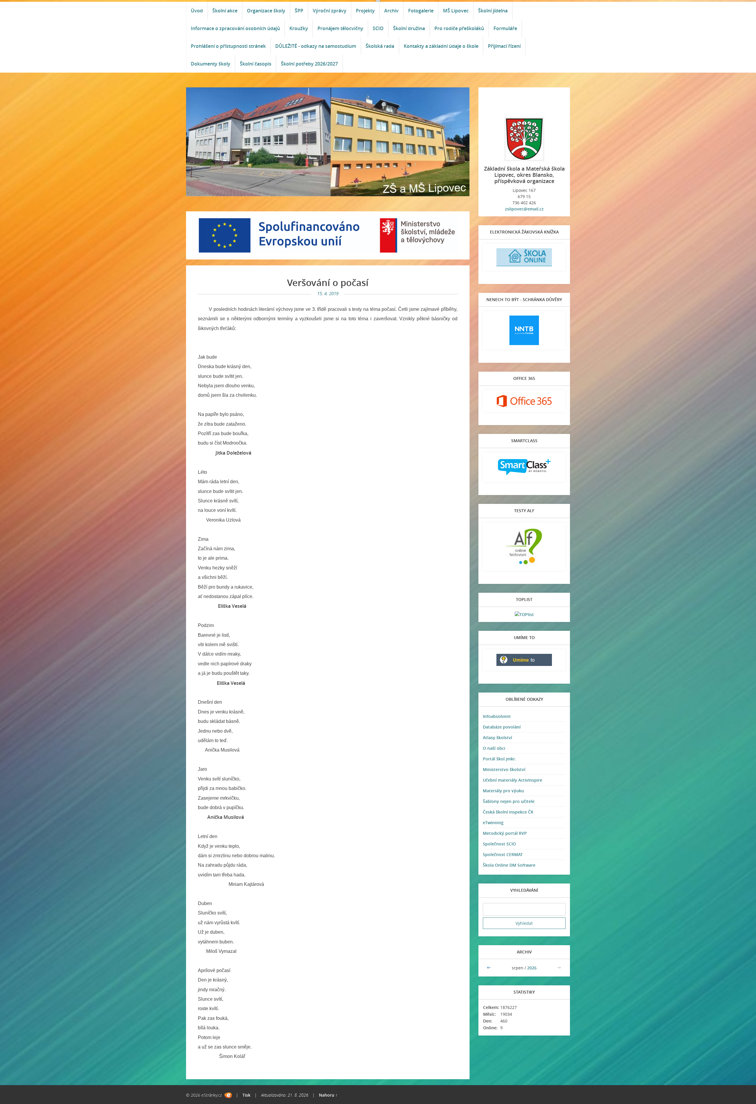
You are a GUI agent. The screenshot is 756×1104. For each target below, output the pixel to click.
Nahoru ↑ (328, 1095)
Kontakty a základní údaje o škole (441, 46)
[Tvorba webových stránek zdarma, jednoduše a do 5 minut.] (228, 1095)
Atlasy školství (497, 737)
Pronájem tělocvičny (340, 28)
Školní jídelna (493, 10)
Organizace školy (266, 10)
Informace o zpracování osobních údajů (235, 28)
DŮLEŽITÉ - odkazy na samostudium (315, 46)
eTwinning (493, 822)
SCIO (378, 28)
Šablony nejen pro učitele (509, 801)
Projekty (365, 10)
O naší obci (494, 748)
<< (489, 968)
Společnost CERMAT (503, 854)
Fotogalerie (421, 10)
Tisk (246, 1095)
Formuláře (505, 28)
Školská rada (380, 46)
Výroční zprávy (329, 10)
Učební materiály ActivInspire (512, 780)
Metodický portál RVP (505, 833)
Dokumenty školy (210, 64)
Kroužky (298, 28)
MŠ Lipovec (456, 10)
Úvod (197, 10)
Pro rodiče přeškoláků (459, 28)
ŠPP (299, 10)
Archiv (391, 10)
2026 (532, 968)
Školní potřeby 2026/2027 (309, 64)
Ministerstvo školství (504, 769)
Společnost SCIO (499, 844)
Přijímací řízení (504, 46)
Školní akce (224, 10)
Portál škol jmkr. (499, 759)
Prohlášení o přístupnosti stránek (228, 46)
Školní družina (409, 28)
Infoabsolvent (497, 716)
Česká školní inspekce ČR (508, 812)
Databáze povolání (502, 727)
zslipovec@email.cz (524, 209)
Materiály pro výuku (503, 790)
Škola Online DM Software (509, 865)
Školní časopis (255, 64)
